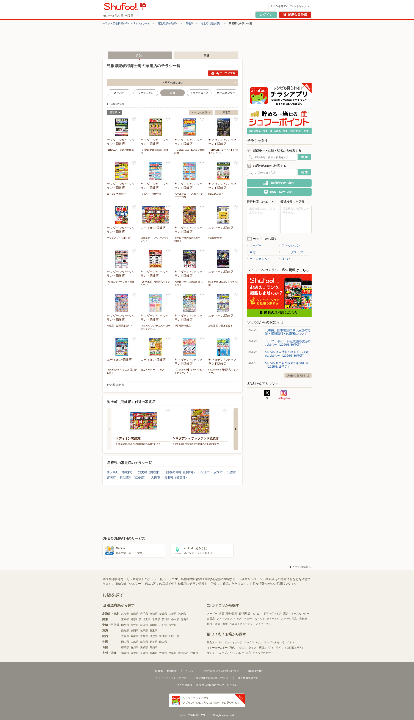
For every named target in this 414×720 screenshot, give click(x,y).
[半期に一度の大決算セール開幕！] (189, 215)
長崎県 (144, 652)
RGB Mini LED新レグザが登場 (223, 283)
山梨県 (125, 624)
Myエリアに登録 (223, 73)
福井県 (172, 624)
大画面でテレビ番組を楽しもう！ (188, 283)
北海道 (125, 613)
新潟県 (144, 624)
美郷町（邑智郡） (176, 477)
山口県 (163, 641)
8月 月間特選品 (182, 325)
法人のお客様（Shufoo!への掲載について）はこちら (207, 685)
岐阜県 (144, 630)
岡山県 (125, 641)
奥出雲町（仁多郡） (133, 477)
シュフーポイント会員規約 (171, 677)
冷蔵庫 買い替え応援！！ (221, 325)
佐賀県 (134, 652)
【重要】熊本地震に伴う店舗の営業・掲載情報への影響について (287, 331)
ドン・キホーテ (233, 642)
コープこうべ (227, 652)
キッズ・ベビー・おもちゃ (249, 618)
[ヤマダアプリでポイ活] (122, 215)
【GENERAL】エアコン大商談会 (189, 151)
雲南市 (111, 477)
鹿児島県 (183, 652)
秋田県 (163, 613)
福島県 (182, 613)
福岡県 (125, 652)
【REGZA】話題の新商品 (120, 149)
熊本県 (153, 652)
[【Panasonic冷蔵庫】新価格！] (156, 127)
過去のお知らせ (298, 375)
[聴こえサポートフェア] (156, 347)
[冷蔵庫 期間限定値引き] (122, 303)
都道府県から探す (168, 23)
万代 (232, 647)
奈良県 (163, 636)
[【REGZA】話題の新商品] (122, 127)
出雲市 (231, 472)
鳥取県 (144, 641)
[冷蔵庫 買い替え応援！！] (223, 303)
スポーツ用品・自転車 (294, 618)
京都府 (144, 636)
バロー (240, 652)
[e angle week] (223, 215)
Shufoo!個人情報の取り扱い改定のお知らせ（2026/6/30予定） (287, 353)
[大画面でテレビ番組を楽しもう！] (189, 259)
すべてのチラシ (201, 112)
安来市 (218, 472)
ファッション (146, 92)
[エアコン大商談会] (122, 171)
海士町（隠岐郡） (211, 23)
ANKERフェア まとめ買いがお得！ (122, 371)
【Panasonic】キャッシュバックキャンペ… (189, 371)
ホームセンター (226, 92)
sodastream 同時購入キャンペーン (223, 371)
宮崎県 (172, 652)
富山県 (153, 624)
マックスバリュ (253, 642)
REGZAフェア (216, 193)
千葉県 (156, 619)
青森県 (134, 613)
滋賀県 (153, 636)
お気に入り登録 (134, 119)
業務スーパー (215, 642)
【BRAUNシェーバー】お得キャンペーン (223, 151)
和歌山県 (174, 636)
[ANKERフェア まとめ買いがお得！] (122, 347)
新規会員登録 (295, 14)
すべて (286, 259)
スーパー (119, 92)
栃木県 (175, 619)
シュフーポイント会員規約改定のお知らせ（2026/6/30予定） (287, 342)
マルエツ (241, 647)
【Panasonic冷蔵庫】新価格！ (154, 151)
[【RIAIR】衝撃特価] (156, 171)
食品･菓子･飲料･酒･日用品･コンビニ (240, 613)
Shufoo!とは (255, 670)
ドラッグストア (199, 92)
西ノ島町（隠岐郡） (120, 472)
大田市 (155, 477)
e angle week (215, 237)
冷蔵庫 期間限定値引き (120, 325)
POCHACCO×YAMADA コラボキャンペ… (155, 327)
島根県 (189, 23)
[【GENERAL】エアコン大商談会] (189, 127)
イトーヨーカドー (217, 647)
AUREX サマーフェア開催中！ (120, 283)
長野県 (134, 624)
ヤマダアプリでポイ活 (118, 237)
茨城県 (165, 619)
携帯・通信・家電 (217, 623)
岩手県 (144, 613)
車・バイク (273, 618)
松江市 (205, 472)
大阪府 (125, 636)
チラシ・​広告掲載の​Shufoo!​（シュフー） (126, 23)
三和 (248, 652)
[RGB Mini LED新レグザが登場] (223, 259)
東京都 (125, 619)
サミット (212, 652)
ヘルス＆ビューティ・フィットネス (250, 623)
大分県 (163, 652)
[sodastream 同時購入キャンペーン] (223, 347)
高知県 (153, 647)
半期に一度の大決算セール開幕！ (188, 239)
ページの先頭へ (300, 566)
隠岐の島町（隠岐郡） (181, 472)
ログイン (266, 14)
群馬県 (184, 619)
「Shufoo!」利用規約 (164, 670)
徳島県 (125, 647)
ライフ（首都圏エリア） (290, 647)
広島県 (134, 641)
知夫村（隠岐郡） (150, 472)
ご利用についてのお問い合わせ (220, 670)
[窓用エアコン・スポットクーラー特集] (189, 171)
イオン (290, 642)
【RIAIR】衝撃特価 (151, 193)
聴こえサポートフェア (152, 369)
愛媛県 (144, 647)
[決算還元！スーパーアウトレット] (156, 215)
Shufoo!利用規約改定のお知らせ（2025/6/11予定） (287, 364)
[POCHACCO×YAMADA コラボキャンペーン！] (156, 303)
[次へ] (236, 429)
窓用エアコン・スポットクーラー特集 (188, 195)
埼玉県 (147, 619)
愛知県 (125, 630)
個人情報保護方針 (248, 677)
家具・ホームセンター (296, 613)
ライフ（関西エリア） (261, 647)
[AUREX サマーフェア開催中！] (122, 259)
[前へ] (109, 429)
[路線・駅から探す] (279, 192)
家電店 (226, 112)
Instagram (284, 395)
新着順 (112, 113)
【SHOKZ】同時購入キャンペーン (155, 283)
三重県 (153, 630)
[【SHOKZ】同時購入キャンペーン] (156, 259)
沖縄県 (194, 652)
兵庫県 (134, 636)
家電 (252, 252)
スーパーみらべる (274, 642)
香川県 (134, 647)
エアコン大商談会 (116, 193)
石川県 (163, 624)
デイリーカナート (263, 652)
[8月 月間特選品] (189, 303)
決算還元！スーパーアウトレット (155, 239)
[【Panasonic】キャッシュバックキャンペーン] (189, 347)
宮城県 (153, 613)
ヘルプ (190, 670)
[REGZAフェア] (223, 171)
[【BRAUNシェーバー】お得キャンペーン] (223, 127)
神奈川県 (136, 619)
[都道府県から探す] (279, 183)
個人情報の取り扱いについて (212, 677)
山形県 (172, 613)
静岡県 (134, 630)
